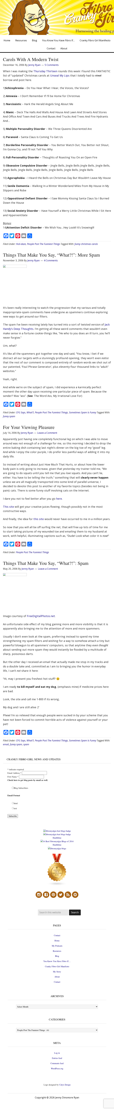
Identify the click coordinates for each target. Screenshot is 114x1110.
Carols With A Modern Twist (30, 59)
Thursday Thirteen (45, 71)
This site (8, 506)
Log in (57, 1052)
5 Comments (52, 65)
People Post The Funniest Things (43, 244)
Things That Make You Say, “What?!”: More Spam (51, 255)
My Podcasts (57, 945)
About (57, 976)
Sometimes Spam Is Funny (82, 412)
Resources (57, 951)
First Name (12, 776)
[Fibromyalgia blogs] (57, 885)
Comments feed (57, 1063)
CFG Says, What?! (25, 412)
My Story (57, 971)
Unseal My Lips (59, 75)
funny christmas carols (86, 244)
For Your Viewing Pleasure (28, 427)
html (16, 803)
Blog (57, 956)
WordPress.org (57, 1068)
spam (26, 744)
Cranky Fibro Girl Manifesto (57, 966)
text (15, 808)
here (59, 498)
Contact (57, 935)
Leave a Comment (47, 432)
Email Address (14, 773)
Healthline (57, 837)
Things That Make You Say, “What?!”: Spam (45, 563)
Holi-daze (21, 244)
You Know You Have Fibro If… (57, 961)
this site (38, 519)
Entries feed (57, 1058)
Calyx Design (65, 1084)
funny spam (9, 416)
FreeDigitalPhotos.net (41, 616)
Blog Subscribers (21, 788)
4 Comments (51, 260)
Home (57, 940)
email (6, 744)
